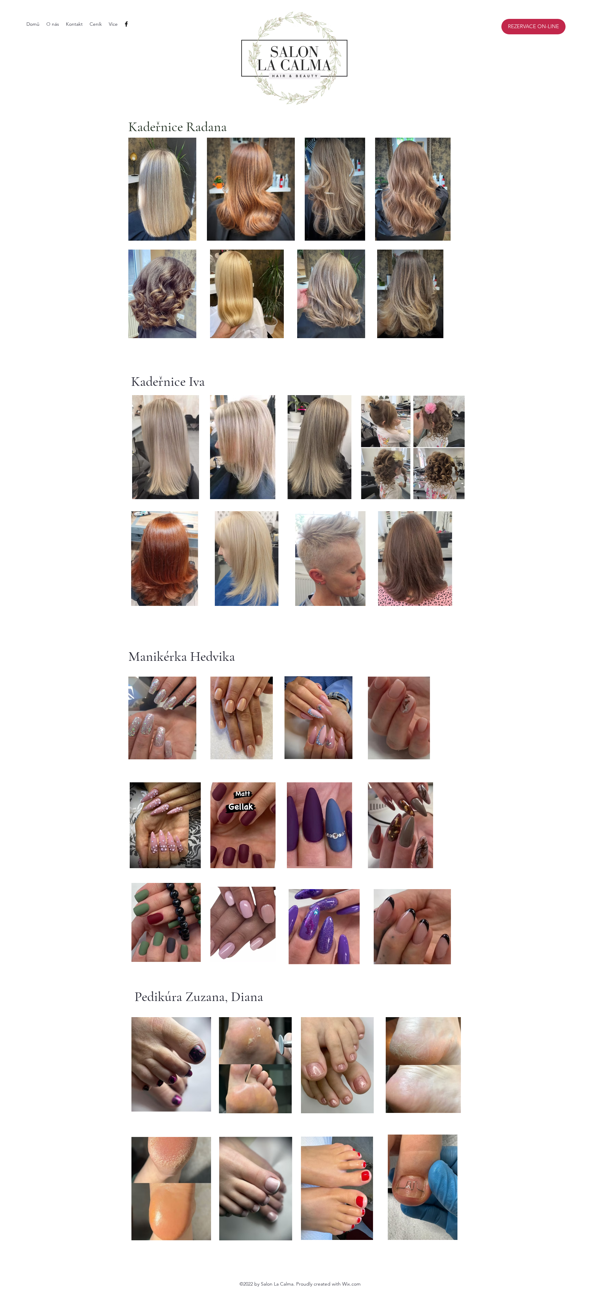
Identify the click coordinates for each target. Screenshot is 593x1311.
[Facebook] (126, 24)
